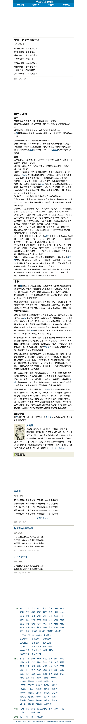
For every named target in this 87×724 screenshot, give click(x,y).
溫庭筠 (23, 689)
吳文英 (23, 697)
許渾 (45, 666)
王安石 (31, 685)
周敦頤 (31, 704)
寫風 (22, 612)
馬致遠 (31, 697)
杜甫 (21, 496)
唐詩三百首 (48, 650)
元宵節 (34, 631)
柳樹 (50, 612)
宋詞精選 (35, 639)
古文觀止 (24, 643)
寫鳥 (50, 616)
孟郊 (33, 666)
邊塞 (22, 620)
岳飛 (50, 670)
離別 (45, 620)
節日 (22, 631)
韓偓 (22, 674)
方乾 (39, 674)
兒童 (45, 616)
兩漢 (27, 709)
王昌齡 (31, 689)
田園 (62, 616)
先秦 (22, 709)
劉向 (42, 184)
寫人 (50, 624)
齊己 (33, 662)
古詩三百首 (24, 654)
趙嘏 (56, 674)
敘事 (15, 79)
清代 (39, 713)
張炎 (33, 678)
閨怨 (39, 624)
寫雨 (56, 608)
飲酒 (20, 550)
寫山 (22, 616)
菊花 (45, 612)
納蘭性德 (47, 704)
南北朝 (40, 709)
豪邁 (24, 550)
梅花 (33, 612)
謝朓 (31, 150)
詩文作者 (51, 5)
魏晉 (33, 709)
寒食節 (42, 631)
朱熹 (27, 674)
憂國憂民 (47, 635)
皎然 (27, 666)
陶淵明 (47, 681)
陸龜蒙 (39, 689)
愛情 (22, 624)
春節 (27, 631)
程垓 (39, 678)
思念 (62, 620)
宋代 (16, 44)
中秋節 (31, 635)
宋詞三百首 (36, 654)
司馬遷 (39, 704)
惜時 (39, 628)
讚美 (24, 79)
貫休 (39, 666)
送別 (15, 550)
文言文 (40, 717)
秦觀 (45, 674)
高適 (33, 674)
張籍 (62, 662)
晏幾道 (47, 693)
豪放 (50, 628)
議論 (37, 550)
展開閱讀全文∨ (43, 518)
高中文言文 (24, 650)
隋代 (45, 709)
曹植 (22, 666)
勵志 (27, 624)
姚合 (33, 670)
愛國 (39, 620)
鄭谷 (62, 674)
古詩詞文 (20, 5)
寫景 (22, 608)
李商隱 (39, 681)
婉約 (45, 628)
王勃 (27, 670)
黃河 (39, 616)
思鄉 (56, 620)
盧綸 (45, 670)
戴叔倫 (55, 700)
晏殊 (39, 670)
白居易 (25, 175)
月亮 (56, 612)
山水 (62, 612)
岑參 (21, 533)
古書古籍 (66, 5)
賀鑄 (22, 678)
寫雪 (62, 608)
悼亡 (45, 624)
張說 (27, 678)
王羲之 (55, 150)
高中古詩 (24, 647)
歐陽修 (39, 685)
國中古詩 (47, 643)
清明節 (50, 631)
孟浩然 (55, 681)
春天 (33, 608)
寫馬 (56, 616)
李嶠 (50, 674)
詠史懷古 (24, 639)
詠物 (27, 608)
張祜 (56, 666)
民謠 (62, 628)
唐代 (16, 496)
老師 (56, 624)
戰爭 (20, 522)
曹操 (45, 662)
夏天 (39, 608)
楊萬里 (47, 689)
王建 (62, 666)
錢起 (62, 670)
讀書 (33, 628)
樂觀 (29, 573)
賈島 (39, 662)
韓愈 (27, 662)
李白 (32, 331)
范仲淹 (23, 693)
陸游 (50, 659)
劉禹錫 (31, 681)
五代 (56, 709)
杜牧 (45, 659)
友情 (22, 628)
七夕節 (23, 635)
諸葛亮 (55, 689)
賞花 (20, 573)
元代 (27, 713)
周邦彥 (39, 693)
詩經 (56, 628)
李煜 (62, 659)
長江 (33, 616)
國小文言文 (36, 647)
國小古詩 (35, 643)
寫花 (27, 612)
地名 (20, 79)
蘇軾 (49, 390)
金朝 (22, 713)
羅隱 (50, 666)
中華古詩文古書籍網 (43, 2)
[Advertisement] (43, 21)
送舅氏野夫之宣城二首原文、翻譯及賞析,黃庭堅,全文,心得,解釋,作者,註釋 (37, 722)
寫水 (27, 616)
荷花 (39, 612)
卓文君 (23, 704)
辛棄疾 (54, 678)
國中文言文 (48, 647)
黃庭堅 (21, 44)
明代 (33, 713)
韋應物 (47, 685)
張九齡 (47, 700)
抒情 (33, 550)
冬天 (50, 608)
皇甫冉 (47, 697)
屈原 (56, 670)
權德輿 (39, 697)
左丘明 (55, 697)
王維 (39, 659)
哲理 (33, 624)
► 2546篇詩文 (58, 448)
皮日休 (55, 693)
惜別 (24, 522)
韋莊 (47, 236)
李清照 (23, 681)
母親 (62, 624)
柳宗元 (23, 685)
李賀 (56, 662)
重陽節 (39, 635)
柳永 (50, 662)
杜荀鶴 (31, 693)
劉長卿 (55, 685)
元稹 (56, 659)
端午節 (58, 631)
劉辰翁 (23, 700)
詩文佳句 (35, 5)
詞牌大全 (47, 639)
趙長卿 (39, 700)
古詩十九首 (36, 650)
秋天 (45, 608)
